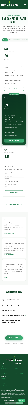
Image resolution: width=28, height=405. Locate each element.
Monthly (5, 39)
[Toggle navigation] (25, 4)
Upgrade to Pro (14, 192)
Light (8, 403)
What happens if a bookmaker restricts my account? (14, 321)
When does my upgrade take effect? (14, 300)
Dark (14, 403)
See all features (14, 204)
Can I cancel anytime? (14, 311)
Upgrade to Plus (14, 140)
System (20, 403)
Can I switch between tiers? (14, 306)
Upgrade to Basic (14, 89)
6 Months (14, 39)
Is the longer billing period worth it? (14, 315)
